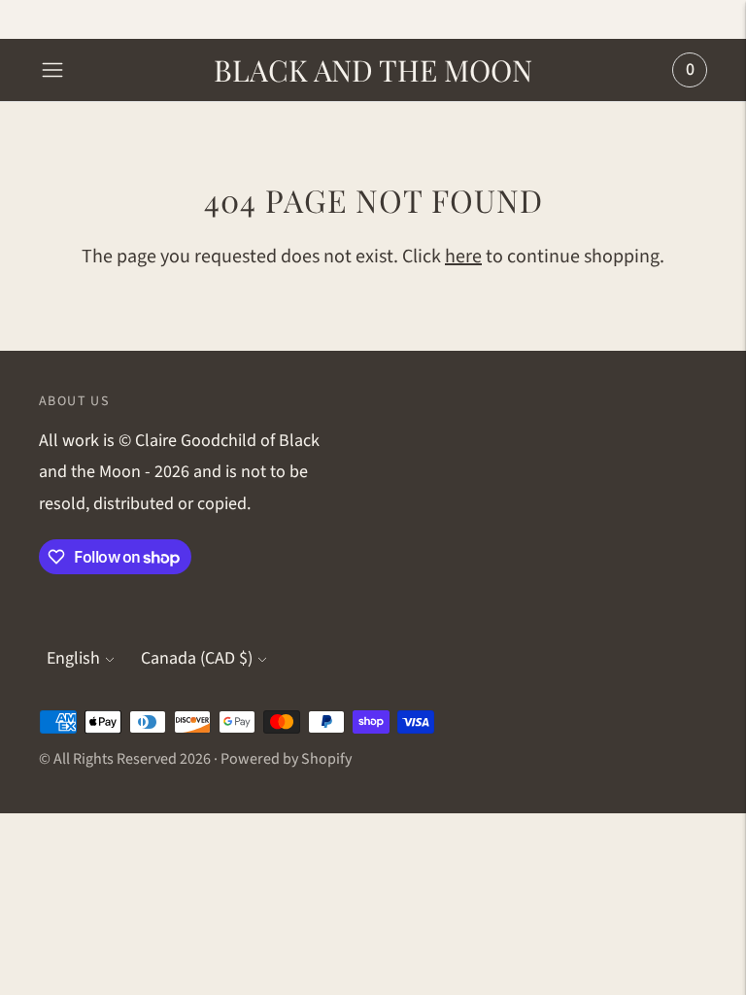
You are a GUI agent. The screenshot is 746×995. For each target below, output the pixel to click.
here (463, 256)
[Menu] (52, 70)
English (73, 658)
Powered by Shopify (286, 759)
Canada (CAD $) (197, 658)
